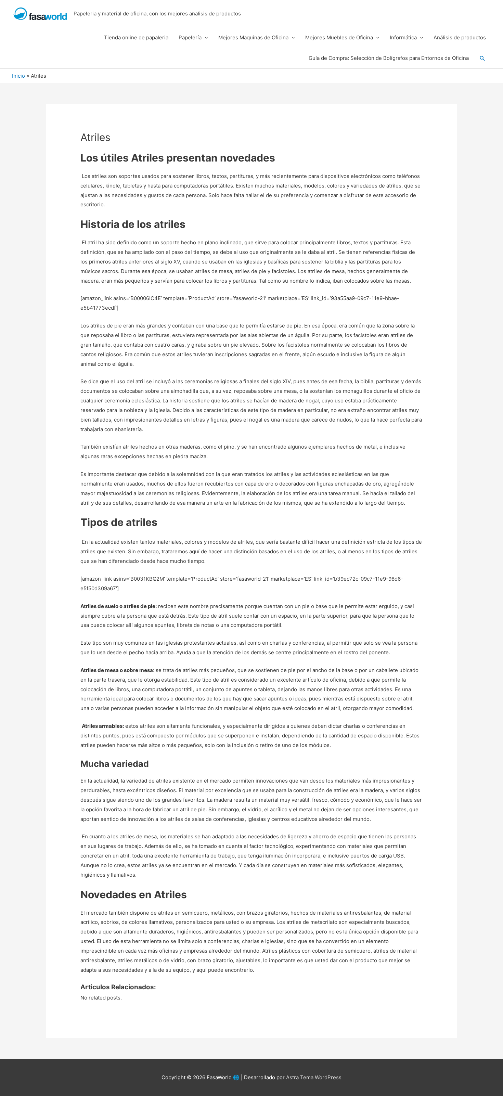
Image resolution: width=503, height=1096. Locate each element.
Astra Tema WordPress (313, 1077)
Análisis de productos (460, 37)
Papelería (190, 37)
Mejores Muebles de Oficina (339, 37)
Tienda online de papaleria (136, 37)
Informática (403, 37)
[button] (482, 58)
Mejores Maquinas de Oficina (253, 37)
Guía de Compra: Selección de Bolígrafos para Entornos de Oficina (389, 58)
